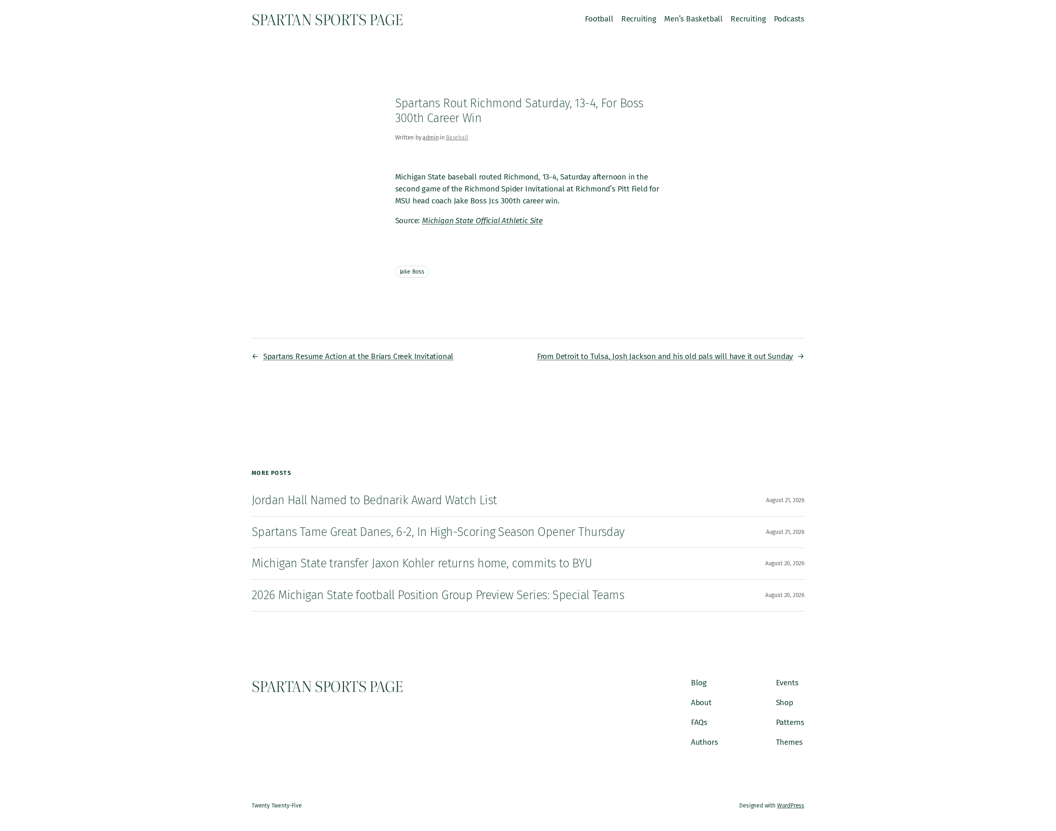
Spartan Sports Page (327, 19)
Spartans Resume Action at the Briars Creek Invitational (358, 356)
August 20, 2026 (784, 563)
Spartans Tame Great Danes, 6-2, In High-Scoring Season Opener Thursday (438, 532)
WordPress (790, 805)
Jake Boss (412, 271)
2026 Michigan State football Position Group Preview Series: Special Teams (438, 595)
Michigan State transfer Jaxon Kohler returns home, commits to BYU (422, 563)
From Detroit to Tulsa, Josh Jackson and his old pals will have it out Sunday (665, 356)
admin (430, 137)
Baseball (457, 137)
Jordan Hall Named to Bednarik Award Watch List (374, 500)
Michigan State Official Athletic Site (482, 220)
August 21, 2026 (785, 500)
